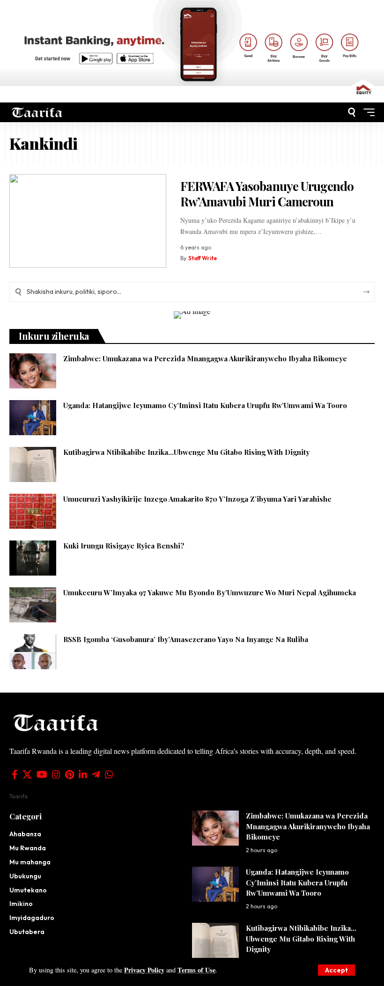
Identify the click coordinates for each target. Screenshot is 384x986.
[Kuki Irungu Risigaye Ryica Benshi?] (32, 558)
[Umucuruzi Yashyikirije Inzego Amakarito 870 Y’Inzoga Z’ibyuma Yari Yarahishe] (32, 511)
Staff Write (202, 258)
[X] (27, 774)
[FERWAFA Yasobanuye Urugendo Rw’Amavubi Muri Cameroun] (87, 221)
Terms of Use (196, 970)
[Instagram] (56, 774)
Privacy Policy (144, 970)
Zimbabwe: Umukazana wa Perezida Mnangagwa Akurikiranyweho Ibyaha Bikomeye (205, 358)
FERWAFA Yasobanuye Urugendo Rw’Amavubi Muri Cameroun (267, 194)
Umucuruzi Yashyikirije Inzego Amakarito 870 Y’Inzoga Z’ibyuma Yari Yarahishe (197, 499)
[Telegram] (96, 774)
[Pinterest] (69, 774)
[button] (336, 970)
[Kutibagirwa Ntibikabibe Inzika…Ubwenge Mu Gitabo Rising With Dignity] (32, 464)
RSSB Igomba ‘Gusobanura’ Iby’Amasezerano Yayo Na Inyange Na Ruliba (185, 639)
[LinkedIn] (82, 774)
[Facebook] (14, 774)
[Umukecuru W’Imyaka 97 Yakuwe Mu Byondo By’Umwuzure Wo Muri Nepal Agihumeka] (32, 604)
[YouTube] (42, 774)
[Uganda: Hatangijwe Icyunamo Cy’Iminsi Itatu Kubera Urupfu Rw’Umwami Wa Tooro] (32, 417)
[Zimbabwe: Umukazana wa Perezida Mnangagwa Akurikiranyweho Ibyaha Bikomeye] (32, 370)
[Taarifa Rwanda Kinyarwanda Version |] (37, 112)
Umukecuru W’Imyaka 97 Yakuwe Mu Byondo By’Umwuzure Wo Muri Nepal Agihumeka (209, 592)
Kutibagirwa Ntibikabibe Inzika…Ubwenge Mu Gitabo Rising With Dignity (186, 452)
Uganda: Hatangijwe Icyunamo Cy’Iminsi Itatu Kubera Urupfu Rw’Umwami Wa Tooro (205, 405)
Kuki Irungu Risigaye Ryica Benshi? (124, 545)
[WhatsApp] (109, 774)
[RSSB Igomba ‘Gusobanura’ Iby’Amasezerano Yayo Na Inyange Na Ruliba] (32, 651)
